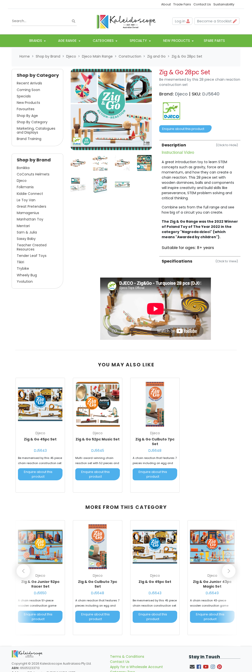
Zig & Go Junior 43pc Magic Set (212, 584)
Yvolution (25, 281)
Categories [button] (104, 40)
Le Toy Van (26, 200)
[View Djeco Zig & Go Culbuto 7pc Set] (155, 404)
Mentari (23, 225)
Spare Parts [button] (214, 40)
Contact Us (202, 4)
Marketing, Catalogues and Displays (36, 130)
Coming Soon (28, 89)
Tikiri (20, 262)
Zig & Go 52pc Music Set (98, 439)
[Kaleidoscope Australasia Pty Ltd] (126, 21)
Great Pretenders (31, 206)
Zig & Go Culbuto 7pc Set (154, 442)
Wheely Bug (27, 275)
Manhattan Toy (30, 219)
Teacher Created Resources (32, 247)
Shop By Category (32, 122)
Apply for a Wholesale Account (136, 666)
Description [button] (200, 145)
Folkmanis (25, 187)
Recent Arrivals (29, 83)
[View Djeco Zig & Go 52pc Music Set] (97, 404)
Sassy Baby (26, 238)
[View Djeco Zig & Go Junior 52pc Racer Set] (40, 546)
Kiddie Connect (30, 193)
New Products (28, 102)
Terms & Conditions (127, 656)
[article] (40, 436)
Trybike (23, 268)
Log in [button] (180, 21)
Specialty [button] (139, 40)
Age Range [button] (68, 40)
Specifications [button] (200, 261)
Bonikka (23, 167)
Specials (24, 96)
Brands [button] (36, 40)
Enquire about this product (183, 128)
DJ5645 (97, 450)
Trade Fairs (182, 4)
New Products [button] (177, 40)
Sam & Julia (27, 232)
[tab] (199, 195)
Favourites (25, 109)
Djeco (22, 180)
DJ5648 (154, 450)
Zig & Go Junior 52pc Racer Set (40, 584)
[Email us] (192, 666)
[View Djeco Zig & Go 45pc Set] (40, 404)
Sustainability (223, 4)
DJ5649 (212, 593)
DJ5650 (40, 593)
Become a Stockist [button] (215, 21)
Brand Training (29, 138)
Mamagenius (28, 212)
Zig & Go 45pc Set (40, 439)
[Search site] (73, 21)
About (166, 4)
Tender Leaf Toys (32, 255)
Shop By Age (27, 115)
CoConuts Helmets (33, 174)
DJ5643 (40, 450)
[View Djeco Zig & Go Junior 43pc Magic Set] (212, 546)
